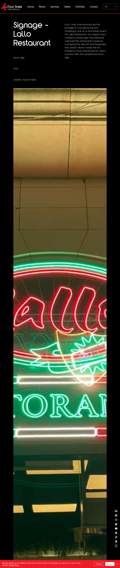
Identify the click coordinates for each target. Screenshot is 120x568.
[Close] (117, 564)
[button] (54, 7)
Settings (99, 564)
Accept (109, 564)
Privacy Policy (14, 565)
